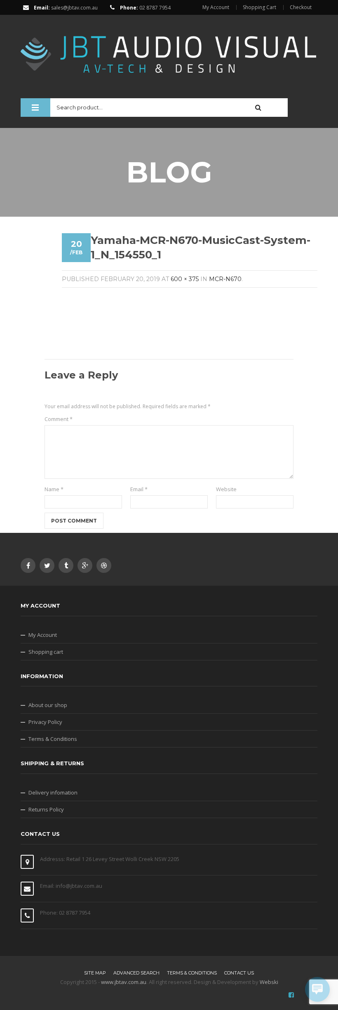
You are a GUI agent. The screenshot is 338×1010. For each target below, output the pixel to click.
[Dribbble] (103, 565)
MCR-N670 (225, 279)
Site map (95, 973)
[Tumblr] (66, 565)
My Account (215, 7)
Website (226, 489)
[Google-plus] (84, 565)
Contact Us (239, 973)
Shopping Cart (259, 7)
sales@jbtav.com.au (74, 7)
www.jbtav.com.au (123, 982)
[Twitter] (47, 565)
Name (54, 489)
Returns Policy (46, 809)
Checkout (301, 7)
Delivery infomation (52, 792)
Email (139, 489)
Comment (59, 419)
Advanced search (136, 973)
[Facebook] (28, 565)
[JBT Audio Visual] (169, 50)
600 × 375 (185, 279)
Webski (269, 982)
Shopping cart (45, 651)
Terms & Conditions (52, 739)
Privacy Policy (45, 722)
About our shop (47, 705)
